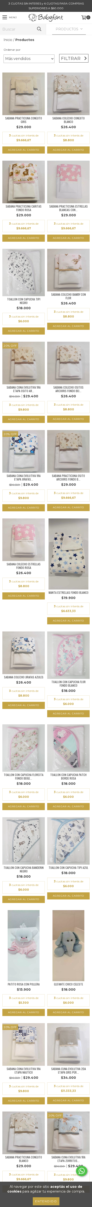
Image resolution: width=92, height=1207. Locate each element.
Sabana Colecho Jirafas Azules (23, 677)
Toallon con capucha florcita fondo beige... (23, 776)
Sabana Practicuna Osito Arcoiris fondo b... (68, 477)
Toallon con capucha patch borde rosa (68, 776)
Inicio (8, 40)
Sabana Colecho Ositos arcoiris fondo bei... (68, 389)
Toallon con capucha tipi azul (68, 867)
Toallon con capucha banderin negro (24, 869)
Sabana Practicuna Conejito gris (23, 119)
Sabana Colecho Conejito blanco (68, 119)
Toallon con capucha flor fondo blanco (68, 683)
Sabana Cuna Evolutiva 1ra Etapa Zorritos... (68, 1158)
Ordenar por (12, 49)
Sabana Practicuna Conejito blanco (23, 1158)
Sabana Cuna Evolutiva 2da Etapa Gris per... (68, 1070)
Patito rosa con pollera (24, 984)
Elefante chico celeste (68, 984)
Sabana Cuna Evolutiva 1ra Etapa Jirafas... (24, 477)
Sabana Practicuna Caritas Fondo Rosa (24, 208)
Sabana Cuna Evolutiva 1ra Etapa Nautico (24, 1070)
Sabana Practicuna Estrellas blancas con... (68, 208)
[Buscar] (39, 29)
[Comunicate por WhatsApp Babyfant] (81, 1171)
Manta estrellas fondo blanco (68, 592)
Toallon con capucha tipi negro (23, 300)
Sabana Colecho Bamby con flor (68, 296)
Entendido (46, 1201)
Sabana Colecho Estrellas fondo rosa (24, 565)
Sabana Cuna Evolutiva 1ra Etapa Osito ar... (24, 389)
